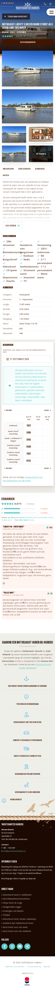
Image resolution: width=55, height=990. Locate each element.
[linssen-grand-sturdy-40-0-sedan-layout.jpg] (41, 134)
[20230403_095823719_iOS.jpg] (14, 154)
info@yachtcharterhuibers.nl (14, 851)
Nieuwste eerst (46, 517)
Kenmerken (40, 169)
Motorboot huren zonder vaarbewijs (19, 919)
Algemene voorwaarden (14, 966)
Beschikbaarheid (28, 42)
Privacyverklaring (34, 966)
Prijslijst (6, 915)
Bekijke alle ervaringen (26, 36)
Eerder (8, 410)
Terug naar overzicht (18, 16)
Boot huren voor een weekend (17, 931)
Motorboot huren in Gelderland (17, 894)
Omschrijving (8, 169)
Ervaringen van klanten (13, 911)
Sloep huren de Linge (12, 902)
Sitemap (47, 966)
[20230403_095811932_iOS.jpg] (14, 134)
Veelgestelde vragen (12, 907)
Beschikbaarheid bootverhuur (16, 898)
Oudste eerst (6, 520)
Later (47, 410)
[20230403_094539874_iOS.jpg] (27, 106)
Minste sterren (32, 517)
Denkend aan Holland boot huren (18, 923)
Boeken (6, 175)
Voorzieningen (24, 169)
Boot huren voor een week (15, 927)
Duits (32, 520)
